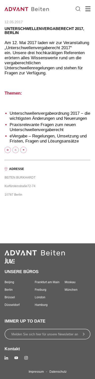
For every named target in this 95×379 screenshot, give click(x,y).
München (71, 289)
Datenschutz (58, 371)
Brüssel (10, 297)
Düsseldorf (12, 305)
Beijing (9, 282)
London (40, 297)
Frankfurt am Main (47, 282)
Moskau (70, 282)
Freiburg (40, 289)
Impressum (36, 371)
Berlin (9, 289)
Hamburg (41, 305)
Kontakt (12, 349)
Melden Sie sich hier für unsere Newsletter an (44, 334)
